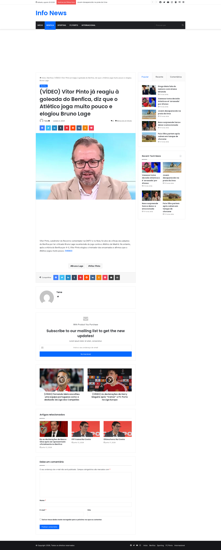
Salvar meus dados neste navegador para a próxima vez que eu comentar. (72, 520)
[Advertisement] (110, 51)
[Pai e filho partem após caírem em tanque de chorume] (149, 137)
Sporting (61, 25)
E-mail (43, 510)
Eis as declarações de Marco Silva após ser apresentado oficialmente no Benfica (53, 441)
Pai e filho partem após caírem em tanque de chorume (169, 136)
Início (40, 25)
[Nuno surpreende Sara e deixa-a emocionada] (149, 126)
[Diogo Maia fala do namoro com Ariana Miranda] (149, 90)
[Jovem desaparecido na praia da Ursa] (149, 114)
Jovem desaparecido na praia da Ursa (92, 2)
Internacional (88, 25)
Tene (46, 121)
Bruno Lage (77, 266)
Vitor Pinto (95, 266)
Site (89, 510)
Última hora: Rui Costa (114, 439)
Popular (145, 77)
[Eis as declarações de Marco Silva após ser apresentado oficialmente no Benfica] (54, 429)
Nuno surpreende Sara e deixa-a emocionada (169, 123)
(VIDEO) (68, 251)
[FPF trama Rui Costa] (86, 429)
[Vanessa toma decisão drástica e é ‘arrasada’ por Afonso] (149, 102)
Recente (159, 77)
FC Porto (74, 25)
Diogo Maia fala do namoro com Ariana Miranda (167, 89)
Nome (43, 500)
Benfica (50, 25)
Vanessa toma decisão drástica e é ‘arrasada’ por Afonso (169, 101)
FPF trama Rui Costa (81, 439)
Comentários (176, 77)
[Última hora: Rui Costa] (118, 429)
